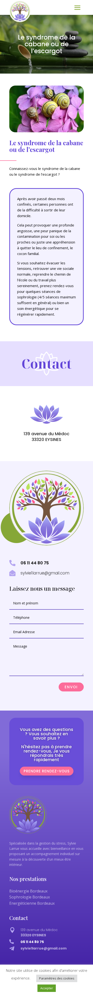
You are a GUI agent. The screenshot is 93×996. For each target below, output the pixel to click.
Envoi (71, 686)
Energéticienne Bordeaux (32, 903)
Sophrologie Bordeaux (29, 897)
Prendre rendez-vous (47, 771)
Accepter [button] (46, 988)
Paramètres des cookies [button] (56, 978)
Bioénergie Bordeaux (28, 891)
